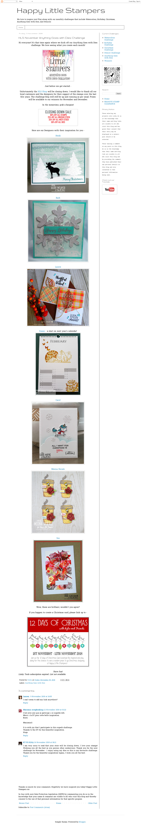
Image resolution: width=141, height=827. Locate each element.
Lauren (26, 696)
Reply (25, 703)
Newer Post (24, 803)
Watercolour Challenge (109, 39)
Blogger (82, 822)
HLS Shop (42, 91)
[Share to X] (65, 680)
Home (21, 27)
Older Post (92, 803)
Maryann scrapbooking (33, 710)
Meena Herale (58, 469)
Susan (42, 331)
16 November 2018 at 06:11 (45, 742)
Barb (58, 198)
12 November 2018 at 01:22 (55, 710)
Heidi (58, 136)
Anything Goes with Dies (35, 683)
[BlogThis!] (63, 680)
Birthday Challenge (108, 44)
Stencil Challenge (112, 53)
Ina (58, 538)
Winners (108, 61)
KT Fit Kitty (28, 742)
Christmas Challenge (108, 49)
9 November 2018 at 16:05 (41, 696)
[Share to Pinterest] (68, 680)
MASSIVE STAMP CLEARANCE (112, 103)
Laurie (58, 267)
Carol (58, 400)
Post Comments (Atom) (40, 807)
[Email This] (61, 680)
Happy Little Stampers (61, 10)
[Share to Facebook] (67, 680)
